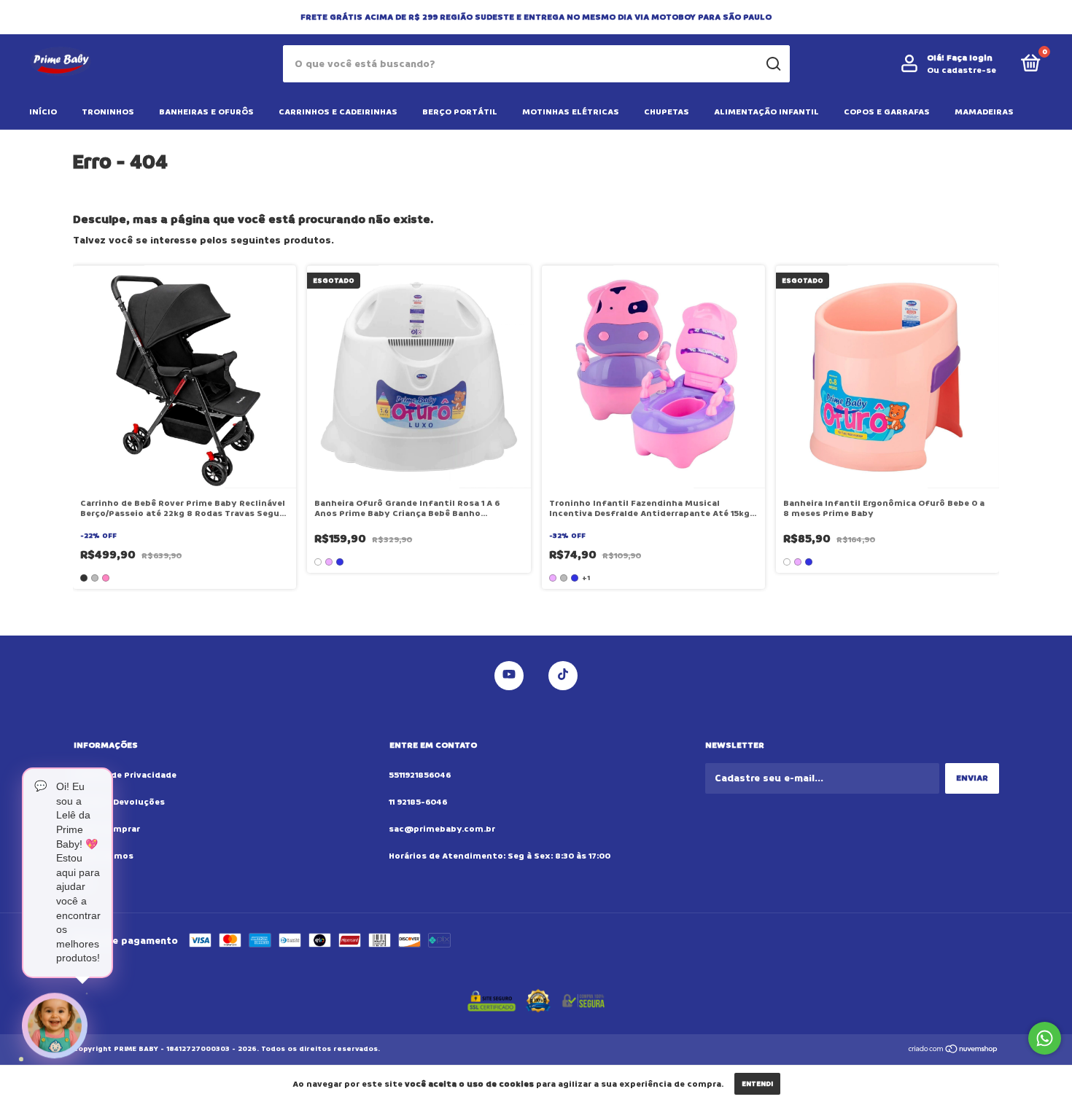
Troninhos (108, 112)
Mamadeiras (984, 112)
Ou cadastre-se (961, 70)
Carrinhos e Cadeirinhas (338, 112)
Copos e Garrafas (887, 112)
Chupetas (666, 112)
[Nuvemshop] (953, 1051)
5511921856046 (420, 775)
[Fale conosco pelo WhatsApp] (1044, 1038)
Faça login (970, 58)
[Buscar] (773, 64)
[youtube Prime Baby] (509, 675)
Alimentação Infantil (766, 112)
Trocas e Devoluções (119, 802)
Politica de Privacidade (124, 775)
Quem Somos (103, 856)
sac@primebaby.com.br (442, 829)
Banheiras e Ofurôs (206, 112)
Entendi (757, 1084)
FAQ (81, 883)
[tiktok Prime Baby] (563, 675)
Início (43, 112)
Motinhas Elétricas (570, 112)
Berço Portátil (459, 112)
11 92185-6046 (418, 802)
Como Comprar (106, 829)
